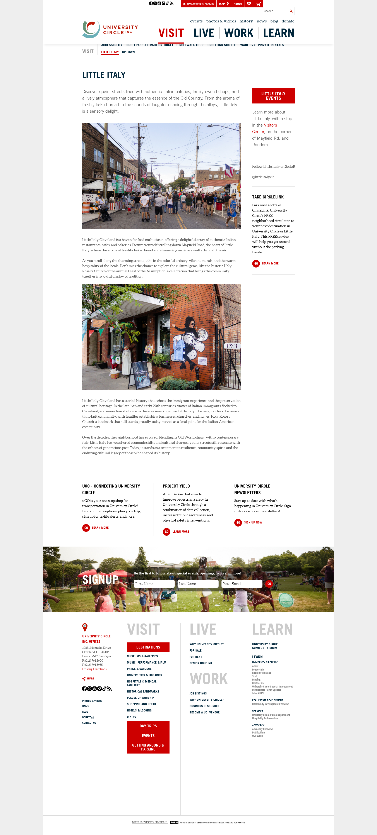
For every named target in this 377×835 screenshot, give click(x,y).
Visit (171, 33)
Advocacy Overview (262, 729)
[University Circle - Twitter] (155, 4)
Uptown (128, 52)
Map (222, 4)
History (246, 21)
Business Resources (204, 706)
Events (196, 21)
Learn (279, 33)
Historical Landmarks (143, 691)
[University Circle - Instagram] (163, 4)
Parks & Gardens (139, 669)
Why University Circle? (207, 644)
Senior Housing (201, 663)
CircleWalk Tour (190, 45)
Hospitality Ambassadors (265, 718)
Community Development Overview (270, 704)
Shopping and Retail (141, 704)
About (238, 4)
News (262, 21)
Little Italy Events (273, 96)
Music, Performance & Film (146, 662)
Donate (288, 21)
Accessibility (112, 45)
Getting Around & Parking (198, 3)
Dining (131, 717)
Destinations (148, 647)
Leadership (258, 669)
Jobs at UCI (258, 693)
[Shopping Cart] (258, 3)
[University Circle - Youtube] (159, 4)
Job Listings (198, 693)
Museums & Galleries (142, 656)
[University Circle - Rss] (171, 4)
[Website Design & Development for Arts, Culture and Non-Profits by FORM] (206, 822)
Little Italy (110, 52)
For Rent (196, 657)
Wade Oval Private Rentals (262, 45)
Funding (256, 679)
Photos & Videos (221, 21)
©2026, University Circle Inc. (150, 822)
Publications (258, 732)
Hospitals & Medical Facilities (141, 683)
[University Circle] (110, 28)
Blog (274, 21)
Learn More (266, 263)
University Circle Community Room (265, 646)
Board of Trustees (261, 673)
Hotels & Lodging (139, 710)
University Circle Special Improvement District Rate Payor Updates (272, 688)
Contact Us (89, 723)
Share (90, 678)
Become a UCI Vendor (205, 712)
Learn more (96, 528)
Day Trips (148, 725)
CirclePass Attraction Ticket (149, 45)
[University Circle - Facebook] (151, 4)
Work (239, 33)
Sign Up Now (249, 522)
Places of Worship (140, 698)
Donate (88, 717)
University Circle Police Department (271, 715)
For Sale (196, 650)
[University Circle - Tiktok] (167, 4)
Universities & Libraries (144, 675)
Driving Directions (94, 669)
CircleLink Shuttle (222, 45)
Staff (254, 676)
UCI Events (257, 736)
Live (204, 33)
